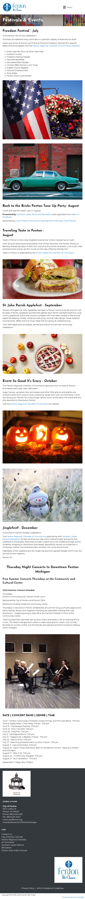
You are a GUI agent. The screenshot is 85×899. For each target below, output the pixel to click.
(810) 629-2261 (16, 814)
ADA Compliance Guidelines (50, 888)
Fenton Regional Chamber (14, 840)
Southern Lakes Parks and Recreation (34, 214)
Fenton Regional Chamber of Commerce (55, 253)
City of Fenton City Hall (12, 837)
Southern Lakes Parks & (13, 845)
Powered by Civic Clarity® (72, 897)
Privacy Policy (28, 888)
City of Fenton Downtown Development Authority (39, 221)
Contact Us (7, 834)
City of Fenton (69, 221)
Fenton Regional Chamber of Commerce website (56, 46)
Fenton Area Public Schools (14, 850)
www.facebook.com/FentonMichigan (20, 822)
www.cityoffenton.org (12, 820)
